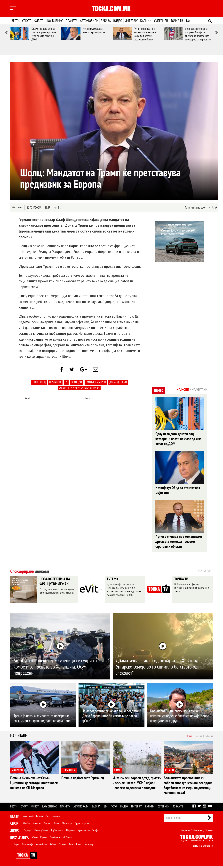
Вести (15, 21)
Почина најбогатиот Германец (82, 778)
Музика (43, 837)
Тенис (56, 823)
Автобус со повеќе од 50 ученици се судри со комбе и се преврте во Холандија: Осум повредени (55, 667)
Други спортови (82, 823)
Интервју (131, 21)
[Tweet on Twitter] (71, 370)
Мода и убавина (41, 830)
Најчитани (18, 736)
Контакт (209, 830)
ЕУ (66, 382)
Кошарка (37, 823)
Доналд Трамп (118, 382)
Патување (70, 830)
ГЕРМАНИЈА (69, 770)
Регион (39, 816)
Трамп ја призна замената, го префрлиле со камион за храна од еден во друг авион (43, 718)
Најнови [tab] (183, 390)
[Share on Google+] (83, 370)
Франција (76, 382)
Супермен (161, 21)
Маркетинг (198, 830)
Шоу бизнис (54, 21)
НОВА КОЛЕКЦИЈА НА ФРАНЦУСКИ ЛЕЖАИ (55, 581)
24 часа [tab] (188, 736)
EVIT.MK (112, 579)
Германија (55, 382)
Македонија (28, 816)
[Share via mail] (95, 370)
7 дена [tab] (199, 736)
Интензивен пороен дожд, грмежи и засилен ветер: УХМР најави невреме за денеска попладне (137, 783)
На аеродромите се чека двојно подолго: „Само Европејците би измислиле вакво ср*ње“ (110, 716)
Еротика (62, 844)
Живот (38, 21)
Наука (16, 844)
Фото (114, 806)
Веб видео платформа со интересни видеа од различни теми (191, 588)
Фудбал (26, 823)
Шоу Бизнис (19, 837)
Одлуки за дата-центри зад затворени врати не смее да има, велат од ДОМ (44, 34)
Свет (48, 816)
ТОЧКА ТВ (181, 579)
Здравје (27, 830)
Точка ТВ (177, 21)
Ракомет (47, 823)
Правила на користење (202, 845)
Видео (117, 21)
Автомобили (89, 21)
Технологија (27, 844)
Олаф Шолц (39, 382)
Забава (106, 21)
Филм (35, 837)
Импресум (185, 830)
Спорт (26, 21)
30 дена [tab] (209, 736)
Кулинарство (84, 830)
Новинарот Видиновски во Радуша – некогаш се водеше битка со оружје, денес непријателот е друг (179, 716)
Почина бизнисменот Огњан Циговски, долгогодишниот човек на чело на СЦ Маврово (34, 783)
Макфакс (17, 207)
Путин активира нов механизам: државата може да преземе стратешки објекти (145, 34)
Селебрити (55, 837)
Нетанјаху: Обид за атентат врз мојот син (94, 30)
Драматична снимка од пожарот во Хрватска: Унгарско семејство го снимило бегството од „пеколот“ (157, 667)
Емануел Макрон (96, 382)
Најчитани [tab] (199, 390)
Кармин (145, 21)
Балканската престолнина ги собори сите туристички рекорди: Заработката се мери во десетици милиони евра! (188, 785)
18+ (188, 21)
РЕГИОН (169, 770)
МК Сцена (67, 837)
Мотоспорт (67, 823)
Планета (71, 21)
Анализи (56, 816)
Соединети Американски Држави (79, 388)
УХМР (117, 770)
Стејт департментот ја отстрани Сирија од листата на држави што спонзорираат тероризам (198, 34)
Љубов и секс (57, 830)
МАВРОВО (17, 770)
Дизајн (95, 830)
